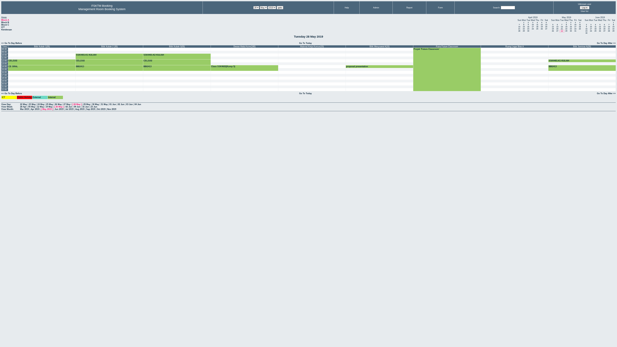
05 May (31, 107)
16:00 (4, 72)
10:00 (4, 55)
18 (537, 27)
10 (533, 25)
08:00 (4, 49)
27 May (66, 104)
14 (519, 27)
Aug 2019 (79, 109)
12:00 (4, 60)
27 (546, 29)
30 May (95, 104)
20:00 (4, 84)
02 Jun (121, 104)
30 (528, 31)
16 (528, 27)
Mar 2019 (24, 109)
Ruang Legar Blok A (514, 46)
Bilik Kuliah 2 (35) (109, 46)
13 (546, 25)
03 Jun (129, 104)
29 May (86, 104)
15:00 (4, 69)
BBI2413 (80, 66)
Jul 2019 (69, 109)
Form (440, 7)
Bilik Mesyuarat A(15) (379, 46)
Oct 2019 (101, 109)
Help (347, 7)
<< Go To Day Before (11, 43)
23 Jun (94, 107)
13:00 (4, 63)
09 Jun (77, 107)
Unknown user (584, 4)
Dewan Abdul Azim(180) (244, 46)
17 (533, 27)
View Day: (6, 104)
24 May (40, 104)
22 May (23, 104)
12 (542, 25)
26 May (58, 104)
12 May (40, 107)
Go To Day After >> (606, 43)
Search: (496, 7)
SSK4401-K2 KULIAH (153, 55)
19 (542, 27)
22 (524, 29)
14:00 (4, 66)
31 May (104, 104)
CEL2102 (13, 60)
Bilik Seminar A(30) (582, 46)
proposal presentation (357, 66)
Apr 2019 (35, 109)
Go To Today (305, 43)
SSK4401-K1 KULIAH (86, 55)
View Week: (7, 107)
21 (519, 29)
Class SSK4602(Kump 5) (223, 66)
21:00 (4, 86)
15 (524, 27)
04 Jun (137, 104)
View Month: (7, 109)
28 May (76, 104)
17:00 (4, 75)
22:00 (4, 89)
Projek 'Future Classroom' (426, 49)
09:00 (4, 52)
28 (519, 31)
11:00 (4, 58)
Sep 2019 (90, 109)
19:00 (4, 81)
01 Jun (112, 104)
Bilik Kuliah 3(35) (177, 46)
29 (524, 31)
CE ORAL (13, 66)
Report (409, 7)
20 (546, 27)
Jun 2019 (59, 109)
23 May (32, 104)
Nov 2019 (111, 109)
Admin (376, 7)
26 (542, 29)
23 (528, 29)
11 (537, 25)
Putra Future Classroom (447, 46)
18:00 (4, 78)
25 (537, 29)
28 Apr (23, 107)
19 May (49, 107)
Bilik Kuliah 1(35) (42, 46)
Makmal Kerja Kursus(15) (312, 46)
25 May (49, 104)
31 (575, 31)
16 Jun (85, 107)
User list (584, 11)
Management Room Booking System (101, 9)
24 (533, 29)
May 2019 (47, 109)
